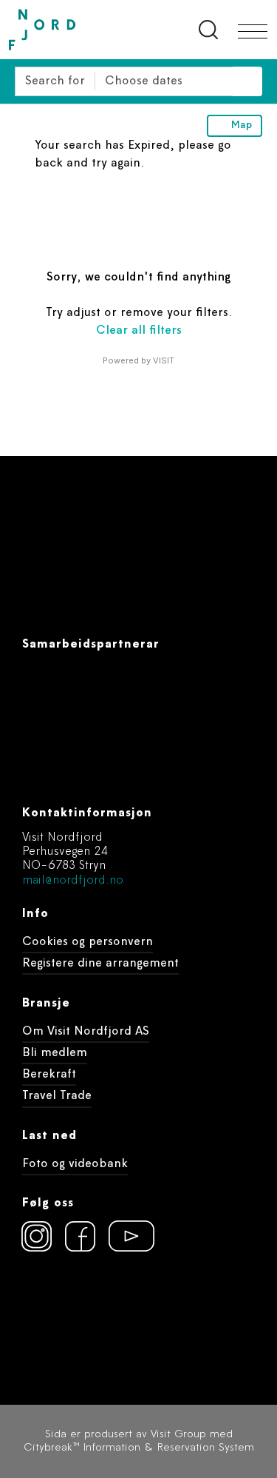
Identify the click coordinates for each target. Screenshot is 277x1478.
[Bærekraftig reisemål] (134, 1316)
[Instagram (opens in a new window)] (37, 1236)
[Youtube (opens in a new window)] (124, 1236)
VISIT (163, 360)
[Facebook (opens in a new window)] (80, 1236)
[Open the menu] (252, 31)
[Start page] (73, 30)
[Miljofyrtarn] (48, 1316)
